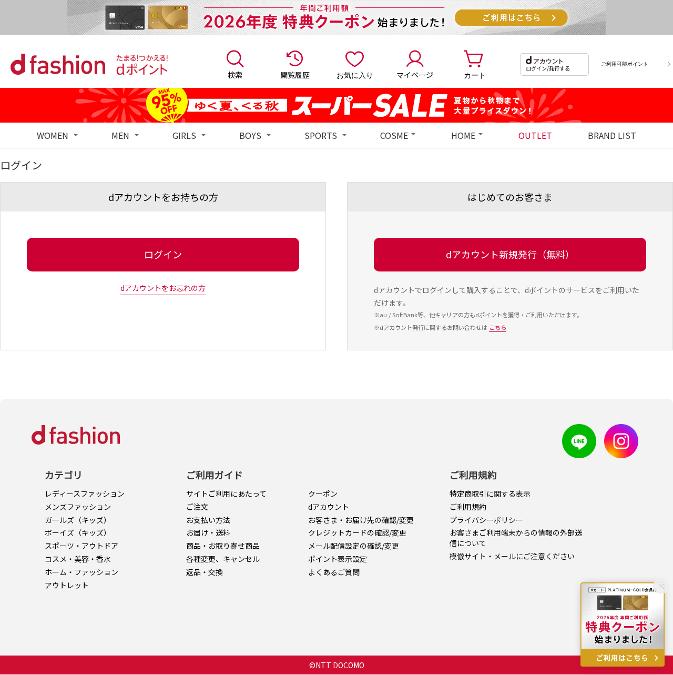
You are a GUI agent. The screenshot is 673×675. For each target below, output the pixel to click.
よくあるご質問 (334, 572)
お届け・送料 (208, 532)
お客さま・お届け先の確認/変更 (361, 520)
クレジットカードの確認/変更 (357, 532)
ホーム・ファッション (81, 572)
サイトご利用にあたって (226, 493)
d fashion (58, 64)
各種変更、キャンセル (223, 558)
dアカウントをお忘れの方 (163, 288)
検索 (235, 74)
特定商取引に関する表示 (490, 493)
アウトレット (67, 585)
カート (475, 74)
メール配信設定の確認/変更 (353, 545)
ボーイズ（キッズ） (78, 532)
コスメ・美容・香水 (78, 558)
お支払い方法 (208, 520)
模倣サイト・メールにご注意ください (512, 556)
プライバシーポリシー (486, 520)
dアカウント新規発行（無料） (510, 254)
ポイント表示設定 (337, 558)
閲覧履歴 (295, 74)
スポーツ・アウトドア (81, 545)
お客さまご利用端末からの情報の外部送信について (516, 537)
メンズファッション (78, 506)
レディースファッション (85, 493)
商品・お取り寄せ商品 (223, 545)
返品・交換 (204, 572)
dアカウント (328, 506)
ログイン (163, 254)
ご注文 (197, 506)
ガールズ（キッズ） (78, 520)
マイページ (414, 74)
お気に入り (354, 74)
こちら (497, 327)
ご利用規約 (468, 506)
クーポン (323, 493)
